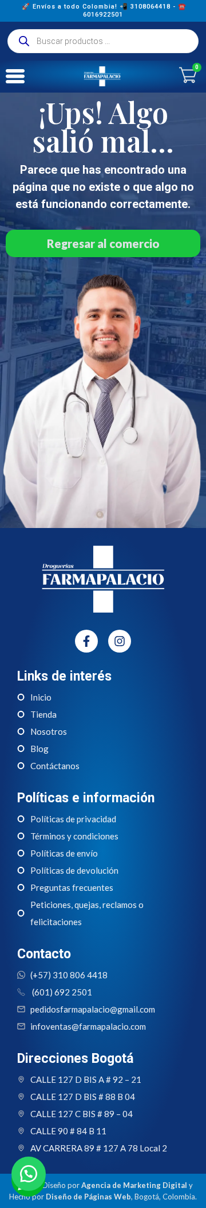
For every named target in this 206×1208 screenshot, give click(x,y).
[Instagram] (119, 641)
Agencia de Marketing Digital (134, 1185)
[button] (28, 1174)
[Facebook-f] (86, 641)
